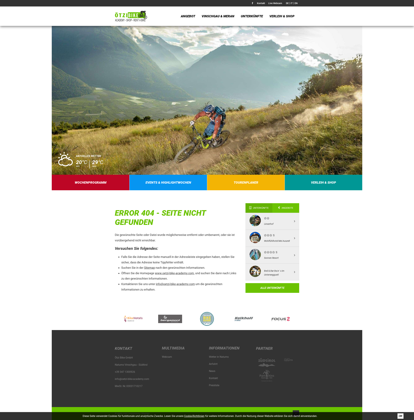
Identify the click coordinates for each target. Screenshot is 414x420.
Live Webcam (275, 3)
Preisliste (214, 385)
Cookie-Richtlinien (194, 416)
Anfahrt (213, 363)
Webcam (167, 356)
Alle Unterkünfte (272, 287)
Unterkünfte (252, 16)
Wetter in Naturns (219, 356)
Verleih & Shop (281, 16)
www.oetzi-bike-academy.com (174, 273)
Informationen (224, 348)
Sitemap (149, 267)
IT (292, 3)
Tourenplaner (246, 182)
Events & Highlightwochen (168, 182)
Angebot (188, 16)
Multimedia (173, 348)
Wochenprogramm (90, 182)
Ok (401, 416)
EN (296, 3)
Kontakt (261, 3)
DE (287, 3)
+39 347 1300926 (125, 371)
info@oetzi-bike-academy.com (175, 284)
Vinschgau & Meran (218, 16)
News (212, 371)
